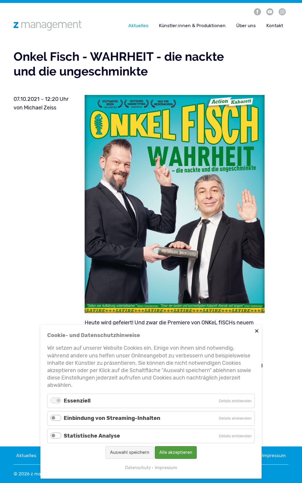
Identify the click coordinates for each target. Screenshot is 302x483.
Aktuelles (138, 25)
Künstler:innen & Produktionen (192, 25)
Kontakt (274, 25)
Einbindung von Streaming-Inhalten (112, 418)
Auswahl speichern (129, 452)
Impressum (274, 455)
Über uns (246, 25)
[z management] (58, 25)
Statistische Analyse (92, 436)
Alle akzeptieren (175, 452)
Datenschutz (138, 467)
